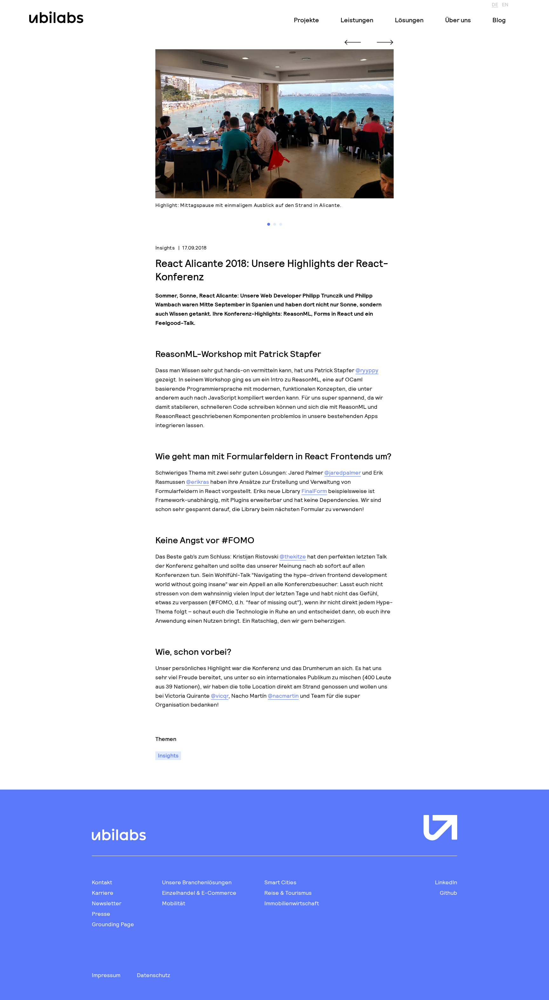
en (505, 4)
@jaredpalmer (342, 472)
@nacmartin (283, 695)
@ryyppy (367, 369)
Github (448, 892)
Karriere (102, 892)
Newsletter (106, 903)
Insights (165, 247)
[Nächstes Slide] (385, 42)
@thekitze (293, 556)
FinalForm (314, 490)
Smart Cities (280, 882)
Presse (101, 913)
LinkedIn (446, 882)
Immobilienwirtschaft (291, 903)
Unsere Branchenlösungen (197, 882)
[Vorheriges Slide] (352, 42)
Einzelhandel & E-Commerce (199, 892)
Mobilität (173, 903)
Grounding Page (113, 924)
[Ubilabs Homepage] (55, 17)
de (495, 4)
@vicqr (219, 695)
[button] (268, 224)
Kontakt (102, 882)
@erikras (197, 481)
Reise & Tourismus (288, 892)
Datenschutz (153, 974)
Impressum (106, 974)
